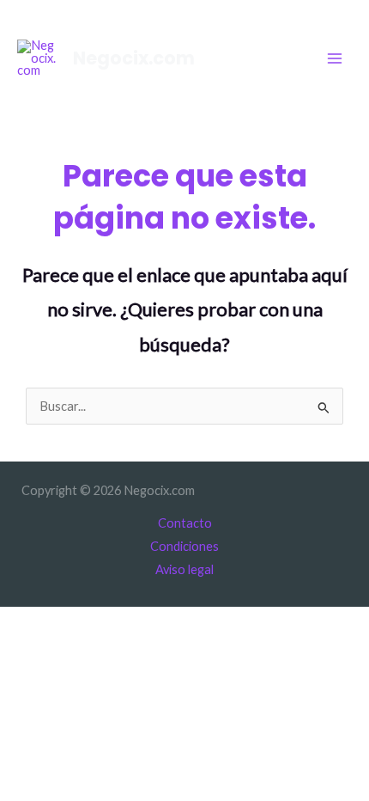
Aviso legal (184, 569)
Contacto (185, 523)
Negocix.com (134, 58)
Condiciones (184, 546)
